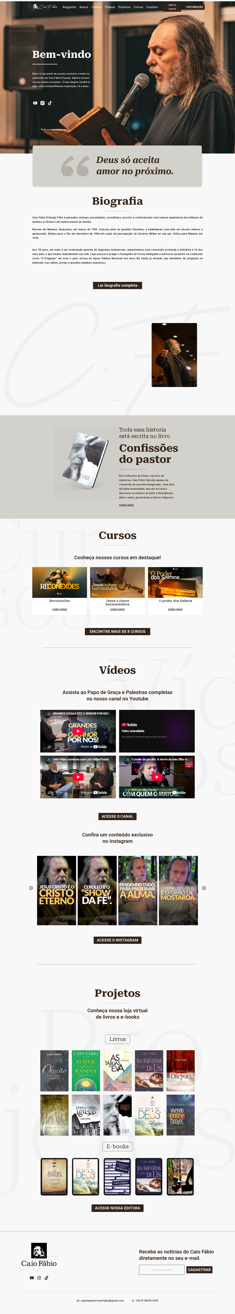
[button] (114, 400)
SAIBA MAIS (126, 505)
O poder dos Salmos (175, 601)
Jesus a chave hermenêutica (117, 602)
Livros (138, 7)
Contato (152, 7)
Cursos (96, 7)
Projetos (124, 7)
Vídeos (110, 7)
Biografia (69, 7)
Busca (83, 7)
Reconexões (59, 601)
